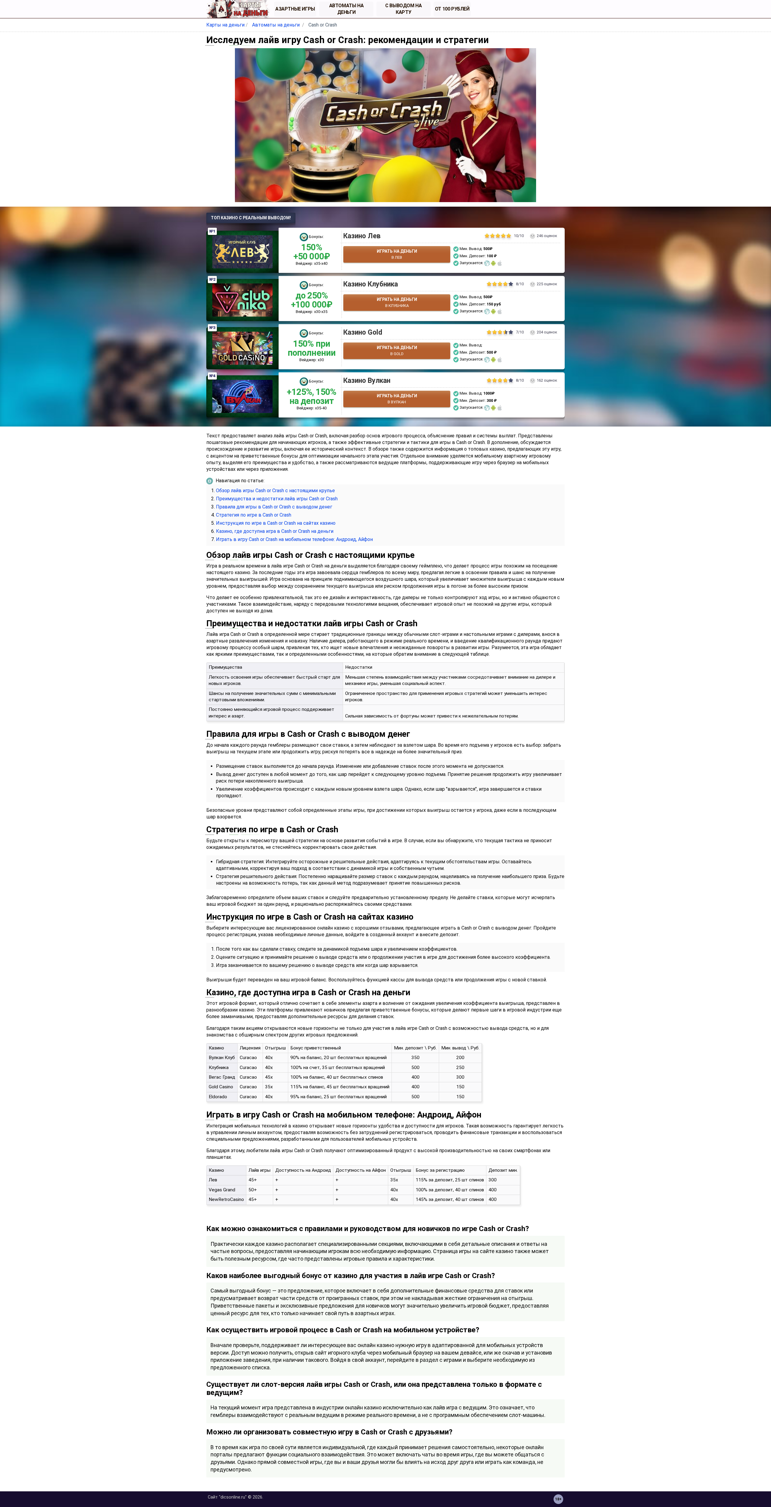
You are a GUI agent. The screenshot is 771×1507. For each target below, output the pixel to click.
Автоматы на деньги (346, 9)
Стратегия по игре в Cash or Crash (253, 515)
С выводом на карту (403, 9)
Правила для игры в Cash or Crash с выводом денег (274, 507)
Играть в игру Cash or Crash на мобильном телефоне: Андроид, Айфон (294, 539)
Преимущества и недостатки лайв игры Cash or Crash (277, 499)
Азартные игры (295, 9)
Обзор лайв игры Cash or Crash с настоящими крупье (275, 490)
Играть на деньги (397, 254)
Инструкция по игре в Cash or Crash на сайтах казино (276, 523)
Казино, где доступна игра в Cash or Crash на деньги (274, 531)
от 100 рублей (452, 9)
